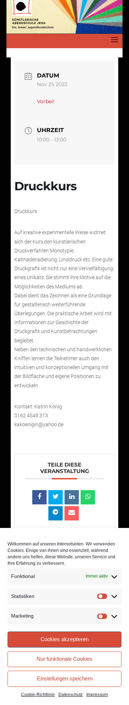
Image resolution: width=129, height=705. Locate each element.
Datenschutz (70, 694)
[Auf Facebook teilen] (39, 497)
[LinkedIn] (71, 497)
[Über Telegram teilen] (55, 513)
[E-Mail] (71, 513)
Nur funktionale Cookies (64, 659)
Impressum (97, 694)
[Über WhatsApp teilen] (88, 497)
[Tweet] (55, 497)
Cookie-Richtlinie (38, 694)
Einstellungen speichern (64, 678)
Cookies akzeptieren (64, 639)
